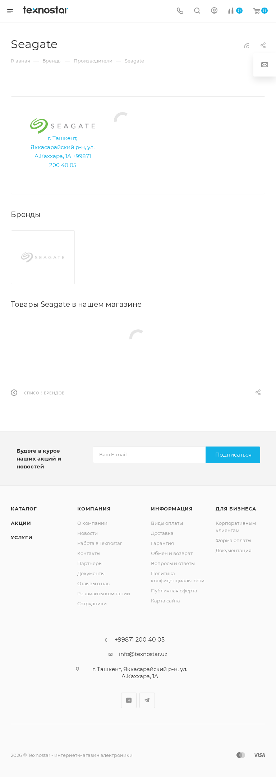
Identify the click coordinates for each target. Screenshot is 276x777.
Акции (21, 523)
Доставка (162, 533)
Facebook (129, 700)
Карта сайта (165, 600)
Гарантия (162, 543)
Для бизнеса (236, 509)
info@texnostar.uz (143, 654)
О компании (92, 523)
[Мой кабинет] (214, 11)
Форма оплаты (233, 540)
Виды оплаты (167, 523)
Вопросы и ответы (173, 563)
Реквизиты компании (103, 593)
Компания (94, 509)
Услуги (22, 537)
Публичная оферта (174, 590)
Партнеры (89, 563)
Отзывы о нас (93, 583)
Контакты (88, 553)
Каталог (24, 509)
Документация (234, 550)
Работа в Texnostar (99, 543)
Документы (91, 573)
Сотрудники (92, 603)
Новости (87, 533)
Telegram (147, 700)
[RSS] (246, 45)
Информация (172, 509)
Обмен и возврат (172, 553)
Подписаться (233, 454)
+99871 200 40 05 (140, 640)
